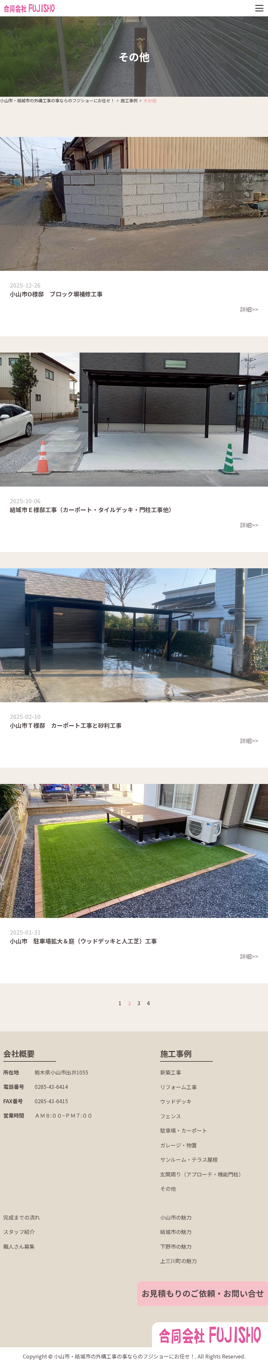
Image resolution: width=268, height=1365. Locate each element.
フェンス (170, 1116)
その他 (168, 1188)
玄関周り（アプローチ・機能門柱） (202, 1174)
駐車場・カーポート (183, 1130)
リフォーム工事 (178, 1087)
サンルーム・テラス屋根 (189, 1159)
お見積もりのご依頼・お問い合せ (203, 1293)
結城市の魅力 (176, 1232)
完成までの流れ (21, 1217)
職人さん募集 (19, 1246)
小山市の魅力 (176, 1217)
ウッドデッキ (176, 1101)
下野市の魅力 (176, 1246)
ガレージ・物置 (178, 1145)
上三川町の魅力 (178, 1261)
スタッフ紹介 (19, 1232)
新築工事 (170, 1072)
